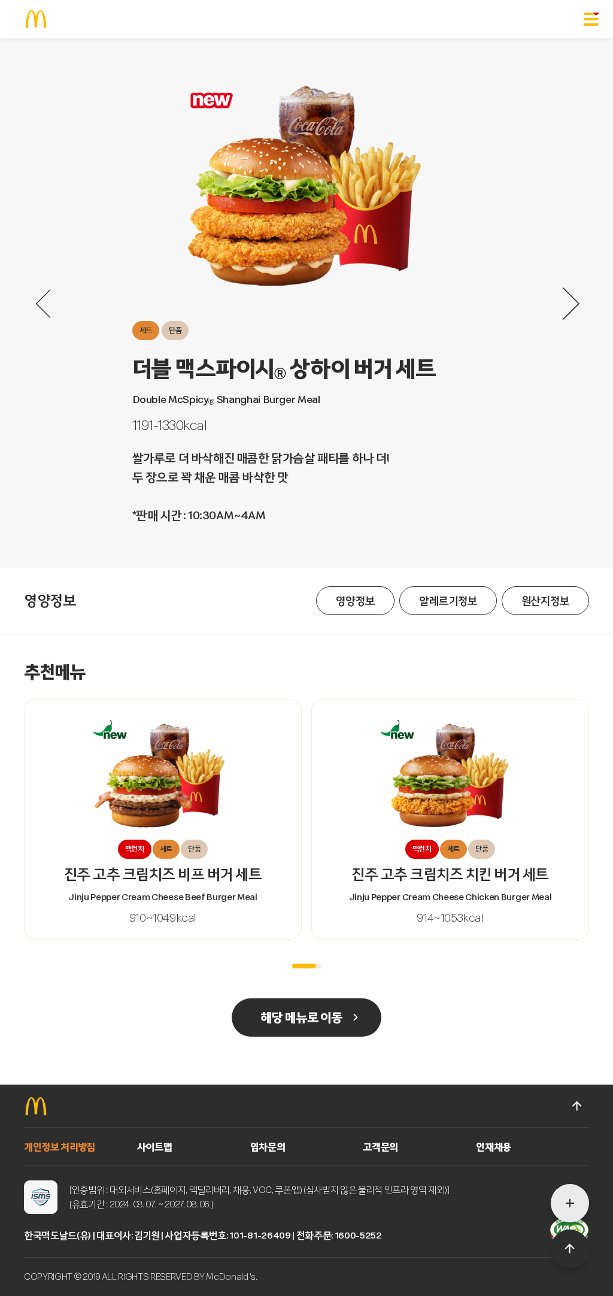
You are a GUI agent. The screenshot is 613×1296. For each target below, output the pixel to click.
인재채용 (493, 1146)
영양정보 (355, 601)
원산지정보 (545, 601)
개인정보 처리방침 (59, 1146)
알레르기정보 (448, 601)
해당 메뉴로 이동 (301, 1017)
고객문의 (380, 1146)
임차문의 (268, 1146)
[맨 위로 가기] (577, 1106)
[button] (304, 966)
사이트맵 (154, 1146)
